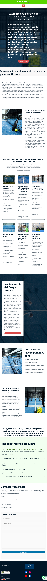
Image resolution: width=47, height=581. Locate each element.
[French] (2, 579)
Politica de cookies (5, 576)
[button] (23, 61)
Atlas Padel (30, 116)
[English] (1, 579)
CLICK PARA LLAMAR (22, 1)
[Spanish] (4, 579)
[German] (3, 579)
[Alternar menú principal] (23, 6)
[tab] (23, 452)
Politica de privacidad (5, 578)
